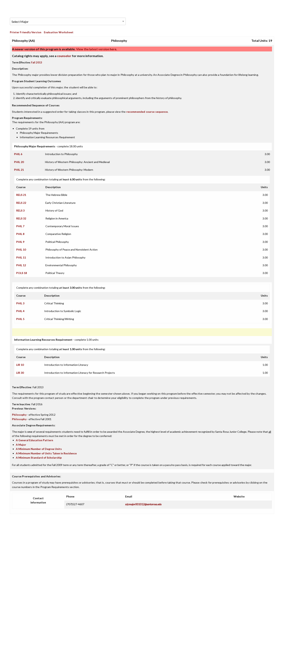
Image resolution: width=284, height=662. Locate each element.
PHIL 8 (20, 233)
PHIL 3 (20, 303)
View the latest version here (96, 49)
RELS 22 (21, 202)
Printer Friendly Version (25, 32)
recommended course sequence (147, 111)
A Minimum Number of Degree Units (39, 448)
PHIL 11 (21, 257)
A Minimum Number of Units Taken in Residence (46, 453)
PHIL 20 (19, 162)
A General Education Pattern (34, 440)
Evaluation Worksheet (58, 32)
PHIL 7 (20, 226)
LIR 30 (20, 372)
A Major (21, 444)
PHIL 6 (18, 154)
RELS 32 (21, 218)
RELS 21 (21, 194)
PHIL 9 (20, 241)
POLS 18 (21, 273)
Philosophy (19, 414)
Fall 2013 (36, 62)
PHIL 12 (21, 265)
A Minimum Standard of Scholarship (39, 457)
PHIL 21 (19, 169)
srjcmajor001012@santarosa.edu (143, 504)
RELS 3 (20, 210)
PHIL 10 (21, 249)
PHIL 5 (20, 319)
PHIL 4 (20, 311)
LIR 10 (20, 364)
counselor (64, 56)
